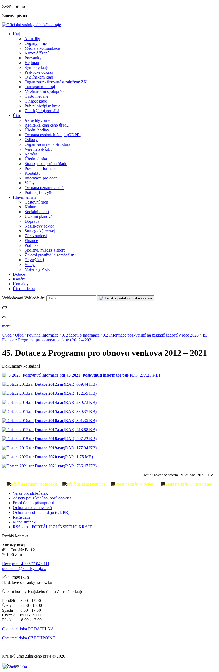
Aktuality (32, 38)
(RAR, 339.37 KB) (66, 411)
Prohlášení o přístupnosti (33, 503)
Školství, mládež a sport (45, 250)
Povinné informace (40, 168)
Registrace (21, 517)
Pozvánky (33, 58)
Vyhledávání (12, 298)
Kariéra (31, 154)
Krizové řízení (37, 53)
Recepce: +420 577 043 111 (25, 563)
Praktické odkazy (39, 72)
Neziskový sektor (39, 226)
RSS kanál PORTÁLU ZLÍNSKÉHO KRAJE (52, 527)
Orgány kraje (36, 43)
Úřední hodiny (37, 130)
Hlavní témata (24, 197)
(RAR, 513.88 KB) (66, 429)
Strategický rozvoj (40, 231)
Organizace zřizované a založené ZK (56, 82)
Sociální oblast (37, 211)
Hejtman (32, 62)
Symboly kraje (37, 67)
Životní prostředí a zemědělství (50, 255)
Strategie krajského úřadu (46, 163)
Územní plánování (40, 216)
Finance (31, 240)
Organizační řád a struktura (47, 144)
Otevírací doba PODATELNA (28, 629)
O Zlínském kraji (39, 77)
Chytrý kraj (34, 259)
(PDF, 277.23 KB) (113, 375)
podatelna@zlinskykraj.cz (24, 568)
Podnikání (33, 245)
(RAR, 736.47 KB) (66, 466)
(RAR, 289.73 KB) (66, 402)
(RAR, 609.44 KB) (66, 384)
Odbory (31, 139)
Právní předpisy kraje (42, 106)
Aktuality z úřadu (39, 120)
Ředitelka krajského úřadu (47, 125)
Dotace (19, 274)
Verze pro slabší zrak (30, 493)
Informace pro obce (41, 178)
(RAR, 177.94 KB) (66, 448)
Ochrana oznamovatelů (44, 187)
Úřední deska (36, 159)
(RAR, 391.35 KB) (66, 420)
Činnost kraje (36, 101)
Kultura (31, 207)
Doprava (32, 221)
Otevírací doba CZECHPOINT (28, 638)
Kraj (16, 34)
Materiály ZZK (37, 269)
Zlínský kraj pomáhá (42, 110)
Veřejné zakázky (38, 149)
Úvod (7, 335)
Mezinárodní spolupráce (45, 91)
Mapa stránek (24, 522)
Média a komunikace (42, 48)
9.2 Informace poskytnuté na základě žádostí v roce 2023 (151, 335)
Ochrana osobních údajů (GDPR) (53, 134)
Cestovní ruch (36, 202)
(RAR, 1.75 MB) (64, 457)
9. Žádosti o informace (81, 335)
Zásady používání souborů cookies (42, 498)
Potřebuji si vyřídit (40, 192)
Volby (30, 183)
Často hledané (36, 96)
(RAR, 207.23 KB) (66, 438)
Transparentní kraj (40, 86)
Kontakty (32, 173)
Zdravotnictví (36, 235)
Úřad (17, 115)
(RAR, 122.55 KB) (66, 393)
